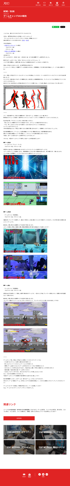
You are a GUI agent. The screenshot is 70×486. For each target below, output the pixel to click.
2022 (23, 40)
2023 (27, 40)
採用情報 (19, 418)
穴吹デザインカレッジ (10, 45)
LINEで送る (56, 27)
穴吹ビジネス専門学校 (10, 51)
